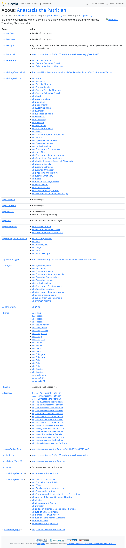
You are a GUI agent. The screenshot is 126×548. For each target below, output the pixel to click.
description (9, 45)
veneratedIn (9, 60)
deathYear (8, 39)
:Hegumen (38, 102)
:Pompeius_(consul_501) (44, 482)
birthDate (8, 199)
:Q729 (38, 339)
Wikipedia (41, 543)
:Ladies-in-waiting (42, 146)
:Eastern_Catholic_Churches (46, 90)
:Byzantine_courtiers (43, 289)
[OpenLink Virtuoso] (41, 540)
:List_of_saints (40, 520)
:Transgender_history (43, 491)
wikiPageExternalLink (13, 72)
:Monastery (39, 119)
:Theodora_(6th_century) (45, 172)
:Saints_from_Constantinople (47, 158)
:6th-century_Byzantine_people (48, 134)
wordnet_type (10, 259)
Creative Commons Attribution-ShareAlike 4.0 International (91, 543)
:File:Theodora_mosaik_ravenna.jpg (50, 193)
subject (7, 265)
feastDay (8, 211)
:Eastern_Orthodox (42, 167)
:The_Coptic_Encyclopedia (45, 181)
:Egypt (36, 96)
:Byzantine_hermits (42, 143)
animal (21, 15)
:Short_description (42, 253)
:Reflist (36, 250)
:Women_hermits (41, 300)
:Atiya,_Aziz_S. (40, 184)
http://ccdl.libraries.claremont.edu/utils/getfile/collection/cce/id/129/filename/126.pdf (72, 72)
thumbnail (8, 54)
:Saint (36, 360)
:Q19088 (39, 327)
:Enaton (37, 500)
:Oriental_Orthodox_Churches (47, 66)
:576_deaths (39, 125)
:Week (36, 485)
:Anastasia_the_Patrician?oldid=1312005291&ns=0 (60, 449)
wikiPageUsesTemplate (14, 238)
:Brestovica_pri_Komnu (44, 503)
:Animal (37, 342)
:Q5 (37, 336)
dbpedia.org (86, 15)
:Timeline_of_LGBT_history (45, 514)
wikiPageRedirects (14, 473)
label (6, 387)
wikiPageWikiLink (12, 78)
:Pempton (38, 137)
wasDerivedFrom (12, 449)
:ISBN (36, 241)
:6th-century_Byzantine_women (48, 155)
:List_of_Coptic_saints (43, 479)
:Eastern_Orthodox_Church (46, 63)
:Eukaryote (38, 354)
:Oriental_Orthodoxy (43, 170)
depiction (8, 455)
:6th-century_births (42, 128)
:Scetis (36, 178)
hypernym (9, 307)
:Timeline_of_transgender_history (49, 488)
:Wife (36, 307)
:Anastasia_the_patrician (45, 473)
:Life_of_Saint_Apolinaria (45, 511)
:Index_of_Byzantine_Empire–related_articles (54, 509)
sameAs (7, 393)
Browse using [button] (29, 3)
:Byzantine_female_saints (45, 140)
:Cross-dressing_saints (44, 295)
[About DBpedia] (9, 3)
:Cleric (36, 348)
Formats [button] (45, 3)
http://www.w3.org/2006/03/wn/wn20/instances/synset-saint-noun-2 (64, 259)
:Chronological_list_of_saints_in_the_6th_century (56, 494)
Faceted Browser (96, 3)
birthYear (8, 33)
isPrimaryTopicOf (12, 461)
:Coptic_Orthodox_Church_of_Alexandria (52, 161)
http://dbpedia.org (53, 15)
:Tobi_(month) (40, 105)
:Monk (36, 78)
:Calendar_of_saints (42, 113)
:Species (37, 369)
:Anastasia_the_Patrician (48, 461)
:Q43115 (39, 333)
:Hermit (37, 131)
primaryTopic (12, 529)
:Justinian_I (38, 116)
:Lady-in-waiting (41, 99)
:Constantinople (41, 87)
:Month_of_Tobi (41, 187)
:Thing (36, 313)
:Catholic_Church (41, 60)
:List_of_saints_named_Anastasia (48, 517)
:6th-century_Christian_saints (47, 149)
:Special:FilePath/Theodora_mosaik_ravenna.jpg (60, 455)
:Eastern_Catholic (41, 164)
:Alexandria (39, 81)
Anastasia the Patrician (41, 10)
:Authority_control (42, 238)
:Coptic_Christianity (42, 175)
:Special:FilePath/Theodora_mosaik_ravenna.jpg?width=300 (65, 54)
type (5, 313)
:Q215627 (40, 330)
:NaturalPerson (40, 324)
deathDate (9, 205)
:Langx (36, 247)
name (6, 220)
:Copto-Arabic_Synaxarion (45, 190)
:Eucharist (38, 110)
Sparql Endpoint (116, 3)
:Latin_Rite (38, 152)
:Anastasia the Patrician (46, 393)
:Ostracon (38, 122)
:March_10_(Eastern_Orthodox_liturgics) (52, 497)
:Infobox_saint (40, 244)
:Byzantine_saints (41, 107)
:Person (37, 315)
